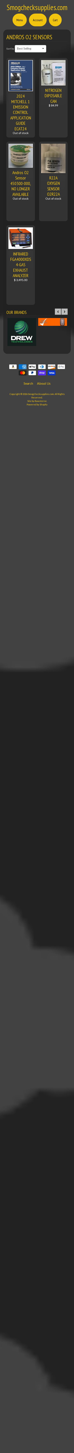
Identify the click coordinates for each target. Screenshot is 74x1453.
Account (38, 20)
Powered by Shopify (37, 404)
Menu (19, 20)
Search (28, 383)
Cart (55, 20)
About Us (44, 383)
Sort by (10, 48)
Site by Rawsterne (37, 401)
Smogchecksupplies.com (37, 7)
